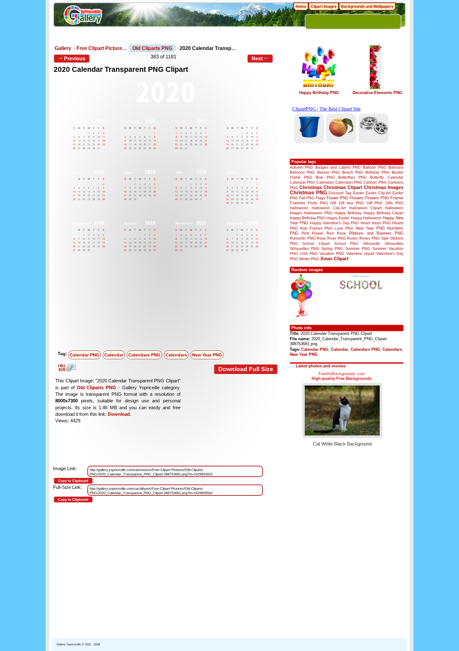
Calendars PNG (144, 354)
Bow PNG (325, 177)
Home (301, 6)
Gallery (63, 48)
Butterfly (377, 177)
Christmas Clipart (342, 187)
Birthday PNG (377, 172)
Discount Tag (339, 193)
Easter (358, 193)
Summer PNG (357, 248)
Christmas (310, 187)
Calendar (113, 354)
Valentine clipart (360, 253)
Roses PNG (369, 238)
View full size (66, 368)
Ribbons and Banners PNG (376, 233)
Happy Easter (337, 218)
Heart (365, 223)
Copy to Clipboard (73, 481)
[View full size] (165, 166)
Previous (74, 58)
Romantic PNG (302, 238)
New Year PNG (207, 354)
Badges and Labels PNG (338, 167)
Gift (333, 203)
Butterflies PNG (352, 177)
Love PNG (344, 228)
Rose (321, 238)
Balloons (395, 167)
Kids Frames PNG (316, 228)
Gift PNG (375, 203)
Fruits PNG (318, 203)
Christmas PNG (308, 192)
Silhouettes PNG (304, 248)
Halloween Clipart (365, 208)
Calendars (176, 354)
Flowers (357, 198)
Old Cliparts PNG (152, 48)
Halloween (299, 208)
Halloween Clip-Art (329, 208)
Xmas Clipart (334, 258)
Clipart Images (324, 6)
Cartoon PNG (374, 182)
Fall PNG (306, 198)
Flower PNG (337, 198)
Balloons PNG (302, 172)
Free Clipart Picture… (101, 48)
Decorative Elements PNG (377, 92)
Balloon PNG (374, 167)
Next (257, 58)
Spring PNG (332, 248)
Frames (297, 203)
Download (119, 414)
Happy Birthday (347, 213)
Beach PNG (352, 172)
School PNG (346, 243)
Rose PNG (336, 238)
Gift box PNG (351, 203)
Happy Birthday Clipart (383, 213)
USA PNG (309, 253)
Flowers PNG (377, 198)
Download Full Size (245, 369)
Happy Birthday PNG (319, 92)
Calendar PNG (84, 354)
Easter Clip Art (378, 193)
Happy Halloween (366, 218)
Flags (320, 198)
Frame (396, 198)
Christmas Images (383, 187)
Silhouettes (393, 243)
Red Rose (336, 233)
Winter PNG (309, 259)
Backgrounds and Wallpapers (367, 6)
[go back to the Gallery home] (82, 16)
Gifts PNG (394, 203)
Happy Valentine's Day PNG (334, 223)
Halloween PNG (318, 213)
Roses (352, 238)
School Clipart (315, 243)
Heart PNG (381, 223)
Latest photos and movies (321, 366)
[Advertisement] (167, 301)
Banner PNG (328, 172)
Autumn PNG (301, 167)
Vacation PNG (331, 253)
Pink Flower (312, 233)
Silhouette (371, 243)
